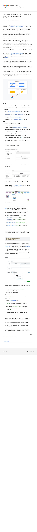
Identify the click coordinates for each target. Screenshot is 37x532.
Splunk (4, 30)
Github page (20, 183)
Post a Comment (6, 341)
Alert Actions (14, 64)
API (21, 137)
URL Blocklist (9, 217)
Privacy (31, 351)
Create (23, 138)
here (18, 125)
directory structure (18, 185)
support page (6, 57)
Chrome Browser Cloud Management (16, 26)
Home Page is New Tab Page (11, 225)
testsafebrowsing (11, 296)
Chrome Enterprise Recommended (17, 53)
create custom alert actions (18, 119)
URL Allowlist (9, 219)
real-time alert (27, 246)
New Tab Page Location (11, 222)
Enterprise (9, 114)
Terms (33, 351)
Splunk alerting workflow (16, 117)
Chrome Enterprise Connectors (10, 54)
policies (9, 209)
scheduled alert (7, 246)
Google (28, 351)
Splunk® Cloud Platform (19, 114)
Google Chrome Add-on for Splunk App (19, 127)
